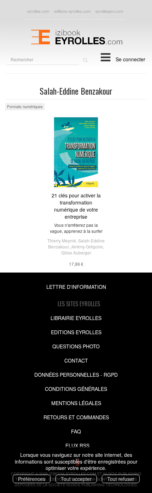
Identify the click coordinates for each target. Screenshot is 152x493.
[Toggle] (105, 56)
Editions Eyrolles (76, 332)
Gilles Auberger (76, 253)
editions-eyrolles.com (72, 11)
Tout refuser (120, 478)
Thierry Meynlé (61, 240)
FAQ (76, 431)
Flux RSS (77, 445)
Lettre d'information (76, 286)
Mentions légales (76, 403)
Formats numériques (25, 106)
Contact (76, 360)
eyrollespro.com (109, 11)
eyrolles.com (38, 11)
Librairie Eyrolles (76, 317)
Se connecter (130, 59)
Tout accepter (76, 478)
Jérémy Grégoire (87, 246)
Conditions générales (76, 388)
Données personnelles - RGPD (76, 374)
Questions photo (76, 346)
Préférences (31, 478)
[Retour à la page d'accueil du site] (76, 36)
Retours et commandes (76, 417)
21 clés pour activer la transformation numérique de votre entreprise (76, 206)
